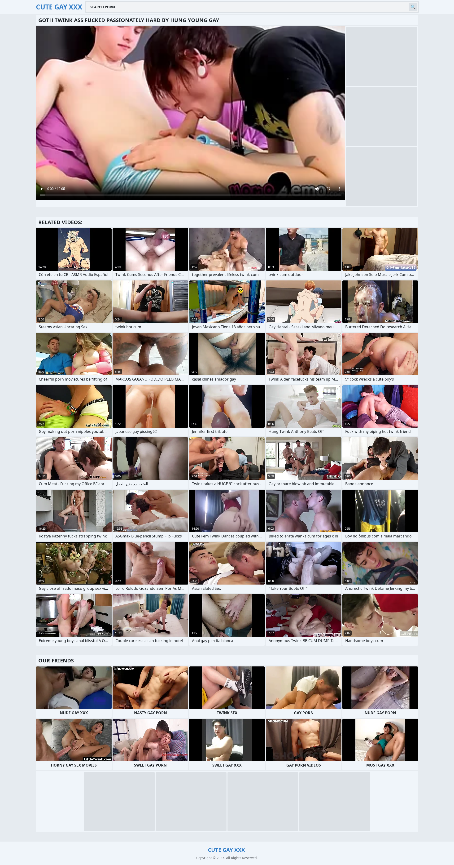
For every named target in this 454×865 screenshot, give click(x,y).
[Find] (413, 7)
